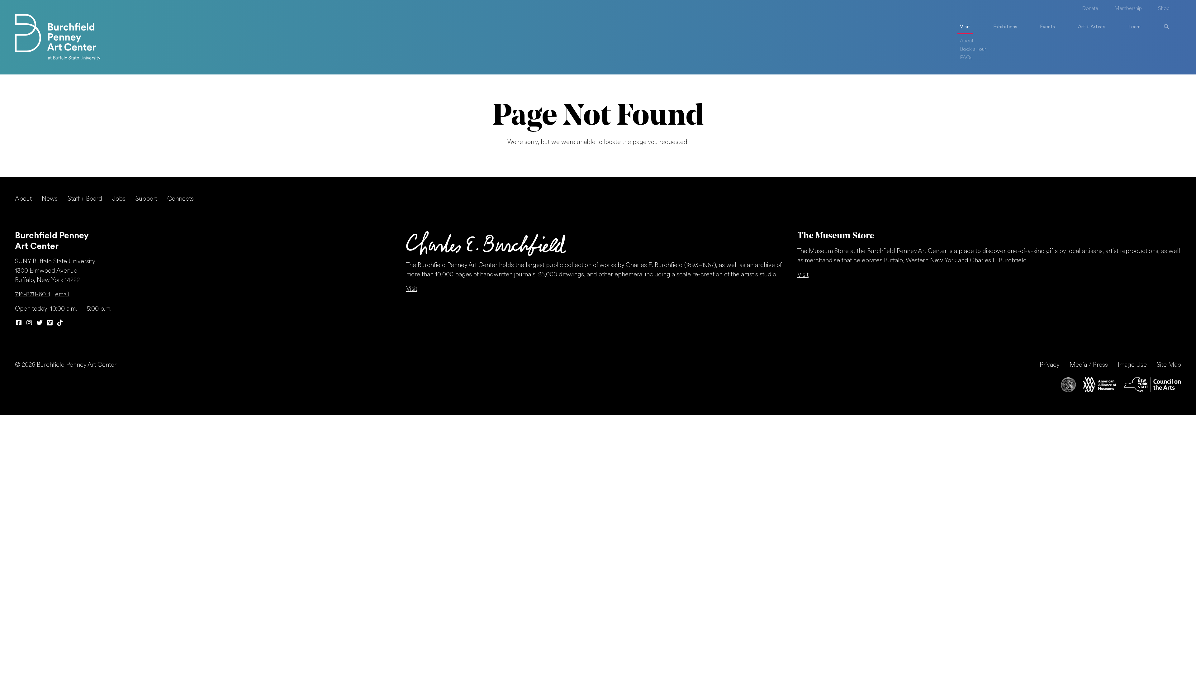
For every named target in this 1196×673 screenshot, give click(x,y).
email (62, 295)
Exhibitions (1005, 27)
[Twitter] (39, 323)
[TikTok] (60, 323)
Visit (965, 27)
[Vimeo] (50, 323)
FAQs (966, 57)
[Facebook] (19, 323)
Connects (180, 199)
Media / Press (1089, 365)
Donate (1090, 8)
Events (1047, 27)
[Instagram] (29, 323)
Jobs (119, 199)
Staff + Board (85, 199)
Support (146, 199)
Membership (1128, 8)
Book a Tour (973, 49)
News (50, 199)
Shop (1164, 8)
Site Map (1169, 365)
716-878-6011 (32, 295)
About (966, 41)
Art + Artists (1091, 27)
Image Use (1132, 365)
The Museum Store (835, 236)
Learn (1134, 27)
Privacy (1050, 365)
